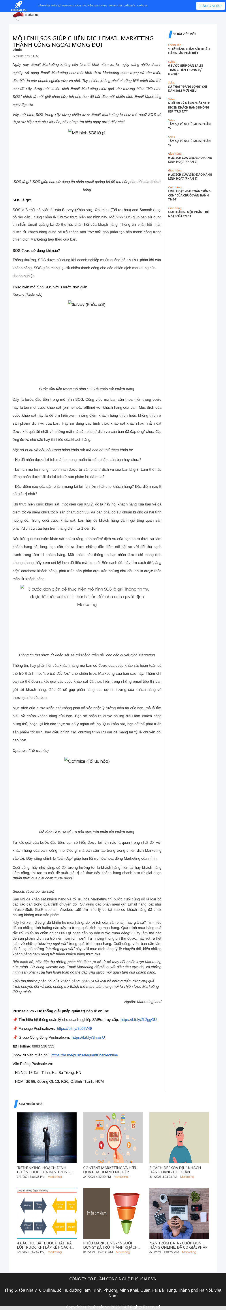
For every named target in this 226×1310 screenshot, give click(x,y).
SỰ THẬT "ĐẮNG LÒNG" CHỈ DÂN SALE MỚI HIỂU (187, 89)
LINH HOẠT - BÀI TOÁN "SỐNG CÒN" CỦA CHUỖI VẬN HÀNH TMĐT (189, 195)
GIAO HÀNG (100, 5)
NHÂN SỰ (55, 5)
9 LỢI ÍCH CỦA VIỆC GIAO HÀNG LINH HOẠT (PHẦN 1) (190, 177)
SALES (78, 5)
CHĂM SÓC (130, 5)
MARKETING (68, 5)
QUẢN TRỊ (142, 5)
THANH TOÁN (115, 5)
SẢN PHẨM (44, 5)
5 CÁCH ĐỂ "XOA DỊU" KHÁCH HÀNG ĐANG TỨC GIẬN (175, 1170)
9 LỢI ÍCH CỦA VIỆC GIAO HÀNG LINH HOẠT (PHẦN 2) (190, 160)
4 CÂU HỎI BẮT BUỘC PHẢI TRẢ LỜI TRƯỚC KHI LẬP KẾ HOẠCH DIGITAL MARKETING (44, 1245)
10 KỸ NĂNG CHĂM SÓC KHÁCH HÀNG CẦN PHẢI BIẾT (189, 51)
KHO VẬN (88, 5)
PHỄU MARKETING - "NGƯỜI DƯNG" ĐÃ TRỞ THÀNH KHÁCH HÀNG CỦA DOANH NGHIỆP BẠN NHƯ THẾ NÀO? (111, 1245)
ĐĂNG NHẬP (210, 5)
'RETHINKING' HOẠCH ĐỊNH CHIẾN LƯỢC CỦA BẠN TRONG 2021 (43, 1170)
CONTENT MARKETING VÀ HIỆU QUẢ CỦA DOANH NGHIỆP (110, 1170)
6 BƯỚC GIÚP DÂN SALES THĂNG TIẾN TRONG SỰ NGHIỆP (185, 70)
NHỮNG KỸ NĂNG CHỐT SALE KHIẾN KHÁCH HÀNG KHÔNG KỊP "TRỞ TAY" (189, 107)
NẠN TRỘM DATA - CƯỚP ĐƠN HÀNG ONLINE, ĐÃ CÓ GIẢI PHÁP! (179, 1245)
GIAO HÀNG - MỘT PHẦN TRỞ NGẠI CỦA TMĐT (188, 214)
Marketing (32, 15)
